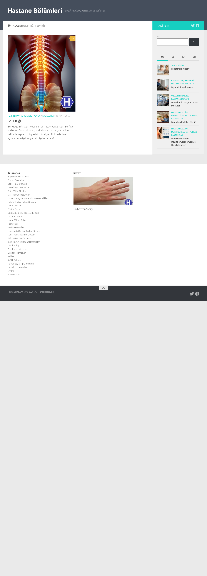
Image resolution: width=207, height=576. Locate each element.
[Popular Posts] (173, 57)
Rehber (11, 256)
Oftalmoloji (13, 245)
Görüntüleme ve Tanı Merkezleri (23, 213)
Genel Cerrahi (14, 205)
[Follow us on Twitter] (193, 25)
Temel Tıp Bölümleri (17, 267)
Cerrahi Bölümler (16, 180)
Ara (158, 36)
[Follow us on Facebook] (197, 25)
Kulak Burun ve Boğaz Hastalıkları (24, 242)
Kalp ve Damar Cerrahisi (19, 238)
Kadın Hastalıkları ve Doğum (21, 234)
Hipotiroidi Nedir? (180, 68)
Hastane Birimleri (180, 99)
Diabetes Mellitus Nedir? (184, 122)
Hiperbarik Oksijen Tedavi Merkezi (24, 231)
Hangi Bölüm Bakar (17, 220)
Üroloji (11, 271)
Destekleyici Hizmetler (19, 187)
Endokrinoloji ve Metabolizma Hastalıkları (28, 198)
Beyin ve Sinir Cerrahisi (18, 176)
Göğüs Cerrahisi (15, 209)
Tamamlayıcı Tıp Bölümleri (21, 263)
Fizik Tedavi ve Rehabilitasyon (24, 116)
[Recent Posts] (162, 57)
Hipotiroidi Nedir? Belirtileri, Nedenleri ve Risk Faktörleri (183, 141)
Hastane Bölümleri (35, 10)
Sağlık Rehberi (178, 65)
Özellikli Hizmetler (180, 96)
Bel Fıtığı (14, 121)
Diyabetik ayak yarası (182, 87)
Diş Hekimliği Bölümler (19, 194)
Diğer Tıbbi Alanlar (17, 191)
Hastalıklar (48, 116)
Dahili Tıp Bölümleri (17, 184)
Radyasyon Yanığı (83, 208)
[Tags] (194, 57)
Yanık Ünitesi (14, 274)
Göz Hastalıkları (15, 216)
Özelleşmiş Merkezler (18, 249)
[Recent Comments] (183, 57)
